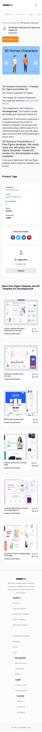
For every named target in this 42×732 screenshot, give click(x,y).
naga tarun (12, 33)
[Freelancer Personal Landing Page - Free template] (21, 451)
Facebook (21, 707)
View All (21, 271)
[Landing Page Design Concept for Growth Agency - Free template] (21, 496)
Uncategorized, (12, 190)
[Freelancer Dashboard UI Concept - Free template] (21, 362)
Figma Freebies (19, 609)
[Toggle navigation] (36, 5)
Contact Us (19, 669)
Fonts (15, 647)
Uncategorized (13, 23)
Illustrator (16, 641)
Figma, (9, 197)
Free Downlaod (10, 39)
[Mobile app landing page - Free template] (21, 407)
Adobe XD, (16, 197)
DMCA (17, 674)
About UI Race (21, 663)
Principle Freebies (20, 625)
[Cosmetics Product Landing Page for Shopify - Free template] (21, 542)
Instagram (21, 712)
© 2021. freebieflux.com (21, 727)
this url (5, 103)
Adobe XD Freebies (21, 614)
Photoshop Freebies (21, 636)
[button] (6, 63)
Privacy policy (21, 690)
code (15, 652)
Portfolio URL (21, 264)
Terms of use (20, 685)
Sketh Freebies (19, 619)
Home (4, 23)
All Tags (16, 603)
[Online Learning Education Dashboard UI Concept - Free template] (21, 317)
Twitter (20, 701)
